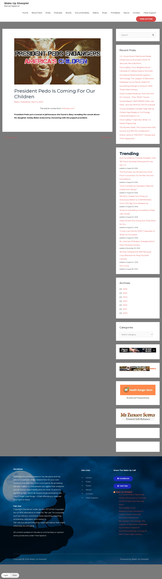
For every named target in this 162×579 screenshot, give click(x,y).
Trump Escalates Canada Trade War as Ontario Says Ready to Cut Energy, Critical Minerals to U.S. (137, 112)
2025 (125, 293)
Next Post (106, 137)
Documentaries (82, 13)
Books (68, 13)
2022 (125, 305)
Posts (48, 13)
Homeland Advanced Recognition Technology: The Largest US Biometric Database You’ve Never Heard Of (137, 78)
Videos (96, 13)
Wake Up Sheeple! (16, 3)
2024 (125, 297)
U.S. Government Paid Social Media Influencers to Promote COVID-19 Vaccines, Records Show (135, 59)
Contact (136, 13)
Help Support (150, 13)
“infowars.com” (68, 108)
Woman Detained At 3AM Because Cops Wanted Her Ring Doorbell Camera (135, 255)
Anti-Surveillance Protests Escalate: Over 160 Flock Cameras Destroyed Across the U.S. (138, 161)
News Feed (37, 13)
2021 (125, 309)
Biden (17, 102)
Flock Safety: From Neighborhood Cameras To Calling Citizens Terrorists (131, 511)
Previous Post (10, 137)
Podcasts (58, 13)
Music (104, 13)
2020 (125, 313)
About (126, 13)
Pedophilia (25, 102)
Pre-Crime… (125, 266)
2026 (125, 289)
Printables (115, 13)
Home (25, 13)
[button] (146, 19)
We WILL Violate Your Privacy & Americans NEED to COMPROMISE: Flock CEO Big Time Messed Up (136, 199)
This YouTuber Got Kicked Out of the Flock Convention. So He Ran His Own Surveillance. (137, 175)
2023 (125, 301)
